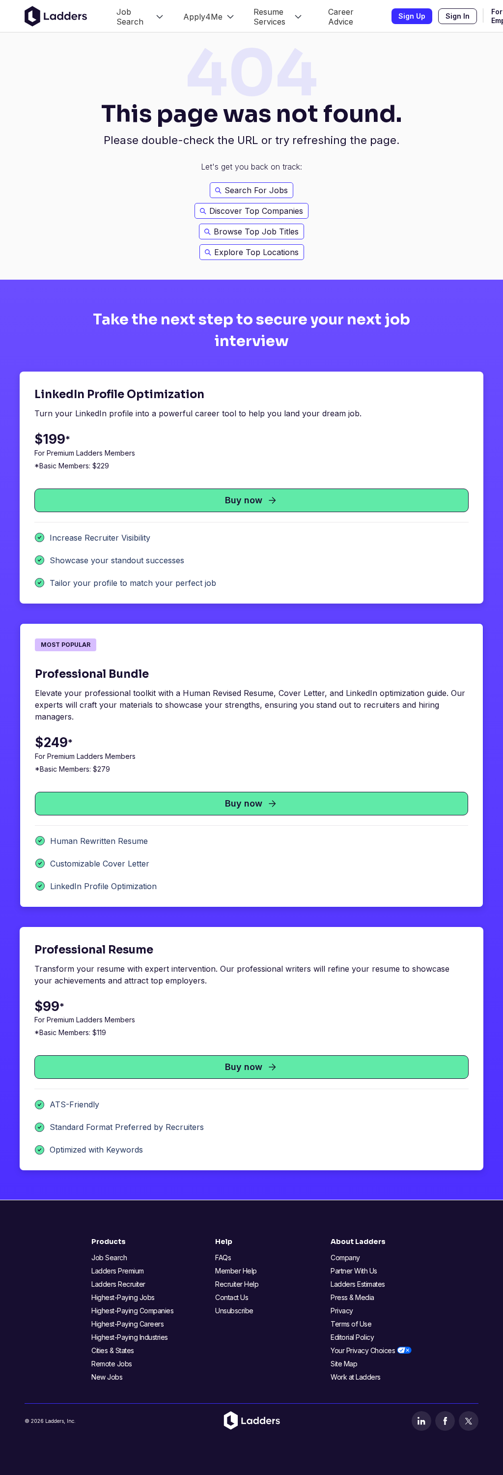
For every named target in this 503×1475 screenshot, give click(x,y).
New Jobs (106, 1377)
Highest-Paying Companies (132, 1310)
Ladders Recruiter (118, 1284)
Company (345, 1257)
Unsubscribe (234, 1310)
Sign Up (411, 16)
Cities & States (112, 1350)
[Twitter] (468, 1421)
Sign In (458, 16)
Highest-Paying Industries (129, 1337)
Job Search (109, 1257)
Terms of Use (351, 1324)
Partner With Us (354, 1271)
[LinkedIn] (421, 1421)
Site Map (344, 1363)
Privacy (342, 1310)
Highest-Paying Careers (127, 1324)
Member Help (236, 1271)
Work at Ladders (356, 1377)
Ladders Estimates (358, 1284)
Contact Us (231, 1297)
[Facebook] (445, 1421)
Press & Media (352, 1297)
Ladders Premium (117, 1271)
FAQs (223, 1257)
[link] (139, 16)
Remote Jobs (111, 1363)
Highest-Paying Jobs (123, 1297)
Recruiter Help (236, 1284)
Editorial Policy (352, 1337)
